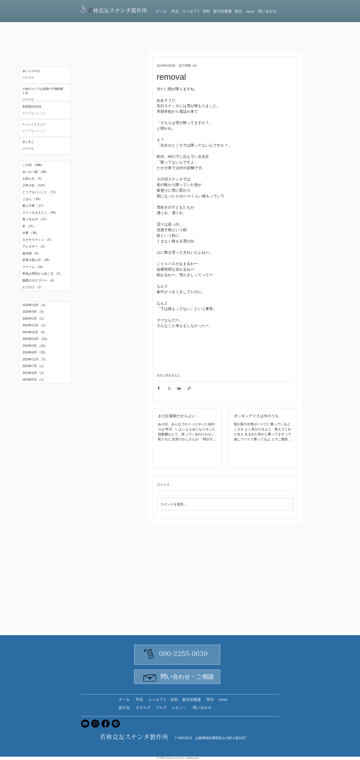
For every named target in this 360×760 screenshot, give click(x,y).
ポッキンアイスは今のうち (256, 416)
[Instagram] (95, 723)
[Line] (116, 723)
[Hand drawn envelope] (150, 677)
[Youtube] (85, 723)
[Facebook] (105, 723)
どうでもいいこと (34, 113)
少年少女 (28, 77)
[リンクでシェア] (189, 388)
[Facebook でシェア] (159, 388)
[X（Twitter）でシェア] (169, 388)
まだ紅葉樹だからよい (176, 416)
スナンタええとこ (168, 374)
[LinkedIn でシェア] (179, 388)
